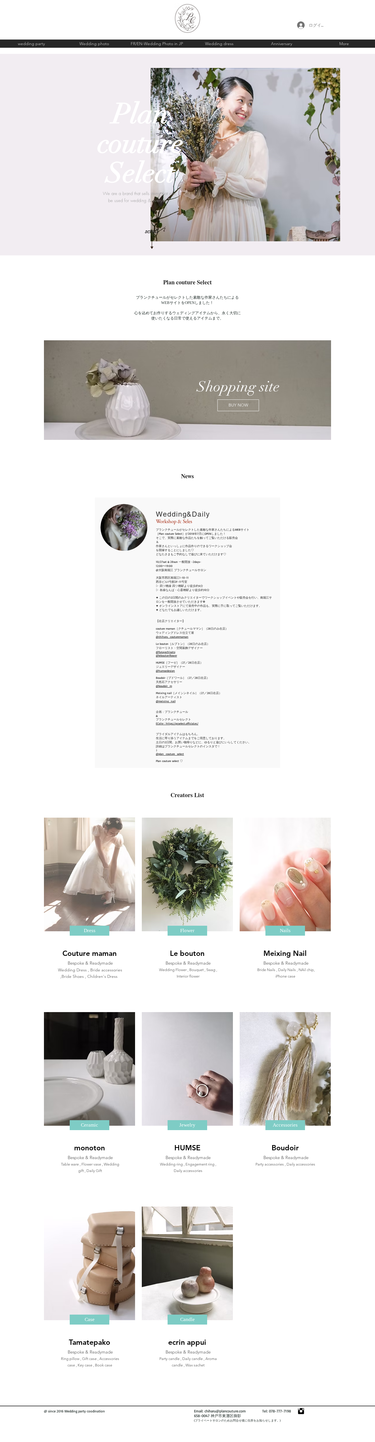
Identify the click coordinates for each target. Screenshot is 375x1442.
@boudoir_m (164, 686)
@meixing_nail (165, 701)
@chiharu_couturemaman (172, 636)
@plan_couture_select (170, 754)
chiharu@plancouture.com (225, 1411)
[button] (89, 931)
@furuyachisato (165, 652)
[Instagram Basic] (301, 1411)
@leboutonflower (166, 655)
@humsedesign (165, 670)
